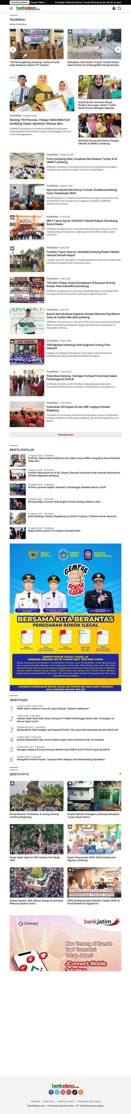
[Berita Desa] (28, 8)
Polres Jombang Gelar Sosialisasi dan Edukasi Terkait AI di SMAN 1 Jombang (82, 160)
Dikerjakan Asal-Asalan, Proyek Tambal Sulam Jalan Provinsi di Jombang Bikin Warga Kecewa (93, 64)
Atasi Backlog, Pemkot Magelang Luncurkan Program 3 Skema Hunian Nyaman (72, 516)
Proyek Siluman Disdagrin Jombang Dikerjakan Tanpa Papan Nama (93, 815)
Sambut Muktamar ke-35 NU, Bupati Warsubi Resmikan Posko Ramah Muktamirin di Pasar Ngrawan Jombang (74, 474)
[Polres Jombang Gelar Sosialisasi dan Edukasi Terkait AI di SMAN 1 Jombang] (27, 166)
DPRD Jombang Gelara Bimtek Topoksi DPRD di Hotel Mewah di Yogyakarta (93, 902)
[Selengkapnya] (120, 773)
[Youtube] (68, 1092)
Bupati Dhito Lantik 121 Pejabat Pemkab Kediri (54, 530)
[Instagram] (63, 1092)
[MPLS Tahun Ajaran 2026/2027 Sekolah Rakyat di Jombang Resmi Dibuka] (27, 228)
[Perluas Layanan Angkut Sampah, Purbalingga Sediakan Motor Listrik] (18, 490)
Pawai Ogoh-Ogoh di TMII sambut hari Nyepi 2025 (35, 859)
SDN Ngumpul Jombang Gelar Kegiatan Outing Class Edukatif (78, 346)
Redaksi (35, 1101)
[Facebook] (51, 1092)
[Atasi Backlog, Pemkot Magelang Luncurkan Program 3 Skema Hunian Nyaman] (18, 519)
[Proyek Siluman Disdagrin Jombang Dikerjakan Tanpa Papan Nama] (94, 796)
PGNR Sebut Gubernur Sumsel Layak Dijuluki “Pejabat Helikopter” (53, 708)
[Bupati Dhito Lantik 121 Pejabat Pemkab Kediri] (18, 533)
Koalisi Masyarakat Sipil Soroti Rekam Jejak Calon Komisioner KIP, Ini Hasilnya (60, 739)
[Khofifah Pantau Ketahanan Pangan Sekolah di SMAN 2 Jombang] (99, 125)
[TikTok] (74, 1092)
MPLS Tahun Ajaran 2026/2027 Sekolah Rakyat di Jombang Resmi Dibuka (82, 222)
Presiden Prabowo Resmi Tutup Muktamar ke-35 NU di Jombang (43, 2)
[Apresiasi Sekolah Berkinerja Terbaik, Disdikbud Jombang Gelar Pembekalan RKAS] (27, 197)
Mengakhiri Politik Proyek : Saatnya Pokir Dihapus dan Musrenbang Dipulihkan (61, 759)
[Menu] (12, 8)
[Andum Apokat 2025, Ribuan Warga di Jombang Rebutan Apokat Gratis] (37, 882)
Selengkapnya (65, 434)
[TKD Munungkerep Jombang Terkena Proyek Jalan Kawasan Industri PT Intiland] (37, 44)
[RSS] (80, 1092)
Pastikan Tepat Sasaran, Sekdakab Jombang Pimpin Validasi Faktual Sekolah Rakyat (83, 253)
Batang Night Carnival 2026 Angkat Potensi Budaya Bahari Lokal (64, 501)
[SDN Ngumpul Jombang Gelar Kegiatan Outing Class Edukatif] (27, 352)
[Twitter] (57, 1092)
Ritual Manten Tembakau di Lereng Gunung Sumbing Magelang (34, 815)
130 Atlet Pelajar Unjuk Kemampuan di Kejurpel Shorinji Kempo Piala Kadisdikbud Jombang (81, 284)
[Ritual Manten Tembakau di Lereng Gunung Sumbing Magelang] (37, 796)
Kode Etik (48, 1101)
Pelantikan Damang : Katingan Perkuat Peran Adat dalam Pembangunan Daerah (82, 377)
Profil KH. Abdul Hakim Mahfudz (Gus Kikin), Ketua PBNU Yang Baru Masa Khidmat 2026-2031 (74, 460)
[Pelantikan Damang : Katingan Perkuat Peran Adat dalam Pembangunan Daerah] (27, 383)
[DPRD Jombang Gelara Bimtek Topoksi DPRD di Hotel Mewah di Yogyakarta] (94, 882)
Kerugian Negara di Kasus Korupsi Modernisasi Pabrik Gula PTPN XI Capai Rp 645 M (63, 749)
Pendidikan (15, 115)
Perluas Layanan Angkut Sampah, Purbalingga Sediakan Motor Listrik (67, 487)
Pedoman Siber (65, 1101)
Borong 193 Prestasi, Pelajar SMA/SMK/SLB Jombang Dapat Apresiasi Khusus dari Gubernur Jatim (40, 123)
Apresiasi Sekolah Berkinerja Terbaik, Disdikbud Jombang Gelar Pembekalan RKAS (82, 191)
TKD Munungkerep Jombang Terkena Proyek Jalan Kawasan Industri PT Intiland (34, 64)
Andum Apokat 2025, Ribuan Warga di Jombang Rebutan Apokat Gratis (36, 902)
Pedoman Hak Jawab (89, 1101)
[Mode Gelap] (114, 8)
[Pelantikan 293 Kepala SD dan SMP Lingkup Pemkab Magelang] (27, 414)
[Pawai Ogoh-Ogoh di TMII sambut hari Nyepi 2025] (37, 839)
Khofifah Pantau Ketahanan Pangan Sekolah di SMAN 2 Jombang (98, 142)
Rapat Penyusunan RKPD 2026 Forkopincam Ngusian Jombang (91, 859)
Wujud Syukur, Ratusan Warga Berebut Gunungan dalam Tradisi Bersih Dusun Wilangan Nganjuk (97, 105)
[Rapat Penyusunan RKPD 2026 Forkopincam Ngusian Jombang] (94, 839)
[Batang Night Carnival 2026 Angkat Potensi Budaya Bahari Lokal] (18, 504)
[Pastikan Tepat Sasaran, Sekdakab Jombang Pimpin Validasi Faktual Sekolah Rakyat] (27, 259)
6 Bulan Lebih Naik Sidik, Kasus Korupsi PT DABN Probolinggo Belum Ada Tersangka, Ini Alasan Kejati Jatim (65, 720)
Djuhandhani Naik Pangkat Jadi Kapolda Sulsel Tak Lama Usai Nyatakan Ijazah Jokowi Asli (67, 729)
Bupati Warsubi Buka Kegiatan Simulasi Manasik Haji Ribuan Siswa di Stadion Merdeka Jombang (83, 315)
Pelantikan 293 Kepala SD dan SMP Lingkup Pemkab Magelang (78, 408)
